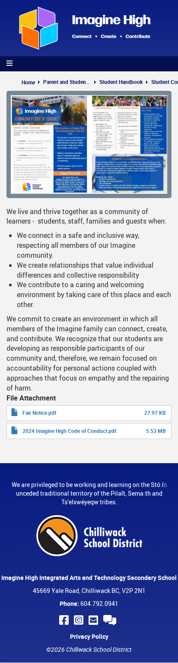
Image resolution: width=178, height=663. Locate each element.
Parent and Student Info (67, 81)
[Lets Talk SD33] (111, 620)
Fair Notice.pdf (39, 412)
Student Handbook (121, 81)
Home (28, 82)
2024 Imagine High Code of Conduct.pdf (69, 430)
